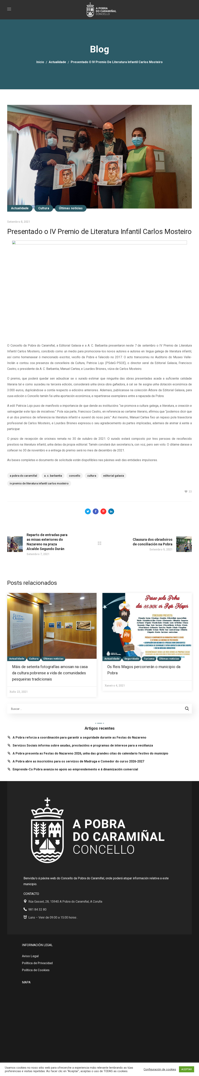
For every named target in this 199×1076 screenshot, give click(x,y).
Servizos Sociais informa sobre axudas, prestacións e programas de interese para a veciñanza (83, 745)
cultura (91, 475)
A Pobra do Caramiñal (23, 475)
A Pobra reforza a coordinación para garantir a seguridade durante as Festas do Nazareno (79, 737)
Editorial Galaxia (113, 475)
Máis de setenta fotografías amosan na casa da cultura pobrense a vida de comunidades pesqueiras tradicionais (50, 672)
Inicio (40, 62)
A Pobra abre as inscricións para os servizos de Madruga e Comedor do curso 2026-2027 (78, 761)
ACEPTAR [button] (186, 1069)
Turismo (149, 658)
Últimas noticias (71, 208)
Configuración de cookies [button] (160, 1069)
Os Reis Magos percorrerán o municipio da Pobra (143, 669)
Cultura (43, 208)
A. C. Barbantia (53, 475)
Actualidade (57, 62)
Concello (74, 475)
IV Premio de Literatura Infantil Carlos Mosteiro (39, 483)
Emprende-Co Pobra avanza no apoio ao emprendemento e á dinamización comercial (75, 769)
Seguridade (131, 658)
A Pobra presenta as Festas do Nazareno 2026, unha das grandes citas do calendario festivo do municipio (90, 753)
